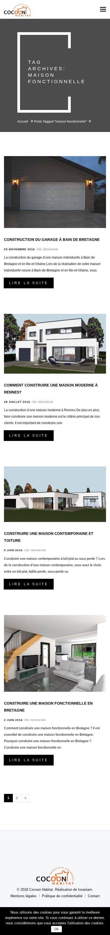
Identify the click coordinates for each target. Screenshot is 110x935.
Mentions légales (23, 896)
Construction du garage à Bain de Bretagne (52, 239)
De (47, 249)
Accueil (23, 121)
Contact (94, 896)
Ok (56, 929)
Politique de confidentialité (62, 896)
